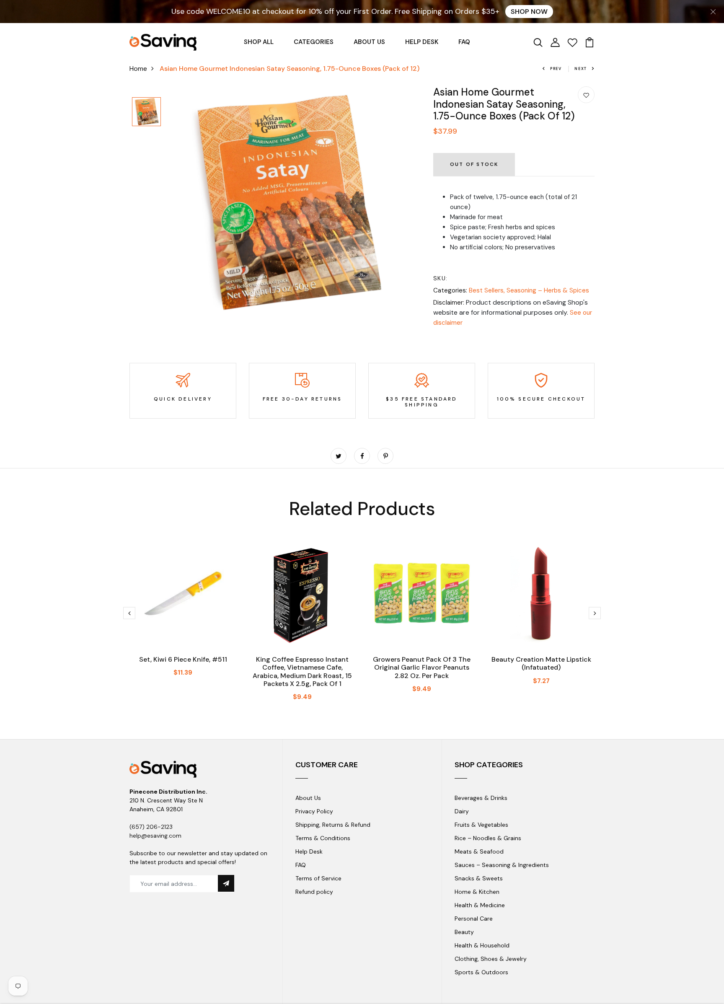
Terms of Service (318, 878)
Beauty (464, 932)
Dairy (462, 811)
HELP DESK (421, 42)
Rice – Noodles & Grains (488, 838)
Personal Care (474, 918)
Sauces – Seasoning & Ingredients (502, 865)
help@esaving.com (155, 835)
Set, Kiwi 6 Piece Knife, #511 (183, 659)
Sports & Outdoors (481, 972)
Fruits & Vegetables (481, 824)
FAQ (464, 42)
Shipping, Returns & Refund (332, 824)
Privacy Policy (314, 811)
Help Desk (309, 851)
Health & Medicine (480, 905)
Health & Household (482, 945)
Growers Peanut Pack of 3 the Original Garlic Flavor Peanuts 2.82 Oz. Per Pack (422, 667)
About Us (308, 798)
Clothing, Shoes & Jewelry (491, 959)
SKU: (440, 278)
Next (580, 68)
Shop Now (529, 11)
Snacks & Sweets (479, 878)
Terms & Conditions (322, 838)
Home (138, 68)
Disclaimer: (448, 302)
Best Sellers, (488, 290)
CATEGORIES (314, 42)
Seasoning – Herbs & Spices (548, 290)
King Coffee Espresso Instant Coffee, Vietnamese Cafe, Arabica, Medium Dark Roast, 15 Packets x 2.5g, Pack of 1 (302, 671)
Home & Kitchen (477, 891)
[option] (146, 112)
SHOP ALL (259, 42)
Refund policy (314, 891)
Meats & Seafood (479, 851)
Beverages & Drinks (481, 798)
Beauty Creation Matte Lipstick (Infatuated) (541, 663)
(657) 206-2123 (151, 827)
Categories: (450, 290)
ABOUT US (369, 42)
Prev (556, 68)
